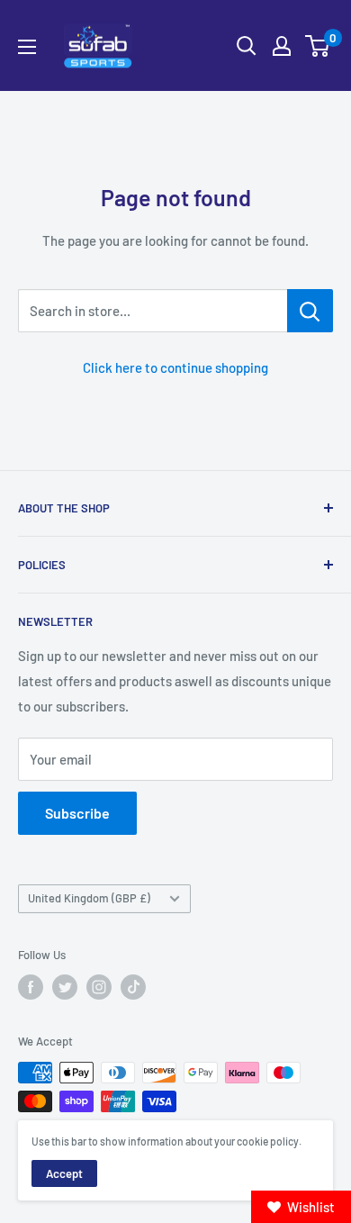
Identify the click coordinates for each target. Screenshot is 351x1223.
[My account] (282, 46)
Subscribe (77, 812)
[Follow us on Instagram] (99, 987)
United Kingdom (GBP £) (89, 898)
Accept (64, 1173)
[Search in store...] (310, 310)
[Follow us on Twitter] (64, 987)
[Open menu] (27, 47)
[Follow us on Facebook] (30, 987)
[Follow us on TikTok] (133, 987)
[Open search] (246, 46)
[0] (318, 46)
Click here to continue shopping (175, 367)
